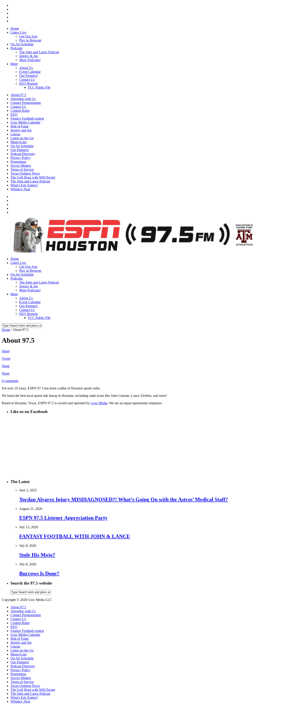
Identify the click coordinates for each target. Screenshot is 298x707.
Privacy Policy (20, 158)
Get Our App (28, 36)
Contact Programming (25, 103)
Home (14, 28)
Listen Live (18, 32)
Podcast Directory (22, 154)
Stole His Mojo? (37, 555)
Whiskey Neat (20, 189)
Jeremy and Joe (21, 130)
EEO (13, 114)
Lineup (15, 134)
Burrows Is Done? (39, 573)
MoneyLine (18, 142)
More (14, 64)
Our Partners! (28, 75)
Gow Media (99, 403)
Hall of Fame (19, 126)
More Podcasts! (30, 60)
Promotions (18, 161)
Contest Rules (20, 110)
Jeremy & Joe (28, 56)
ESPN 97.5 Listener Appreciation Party (63, 518)
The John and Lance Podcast (39, 52)
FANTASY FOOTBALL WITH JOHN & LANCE (74, 536)
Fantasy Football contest (27, 118)
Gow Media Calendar (25, 122)
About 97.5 (18, 95)
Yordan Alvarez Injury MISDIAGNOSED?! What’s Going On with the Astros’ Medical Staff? (123, 499)
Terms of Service (22, 169)
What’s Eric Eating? (24, 185)
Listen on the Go (22, 138)
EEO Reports (28, 83)
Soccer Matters (20, 165)
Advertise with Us (23, 99)
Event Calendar (30, 72)
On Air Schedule (22, 44)
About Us (26, 68)
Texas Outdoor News (25, 173)
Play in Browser (30, 40)
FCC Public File (39, 87)
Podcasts (16, 48)
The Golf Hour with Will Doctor (32, 177)
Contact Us (27, 79)
